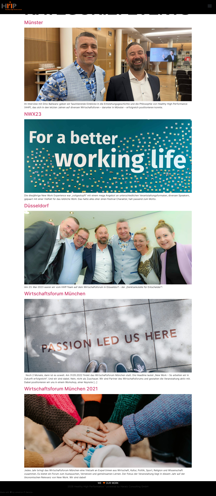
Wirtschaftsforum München (54, 293)
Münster (33, 22)
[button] (209, 6)
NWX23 (32, 114)
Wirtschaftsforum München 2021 (61, 389)
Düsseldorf (36, 206)
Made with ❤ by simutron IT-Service (16, 492)
